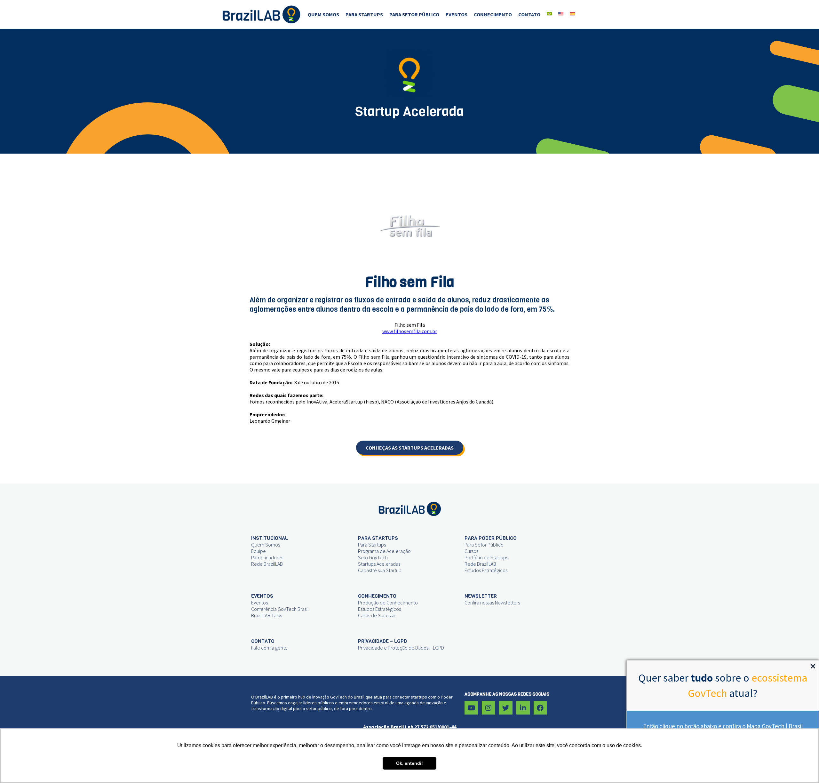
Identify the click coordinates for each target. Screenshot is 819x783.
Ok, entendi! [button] (409, 763)
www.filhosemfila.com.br (409, 331)
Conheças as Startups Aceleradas (410, 447)
